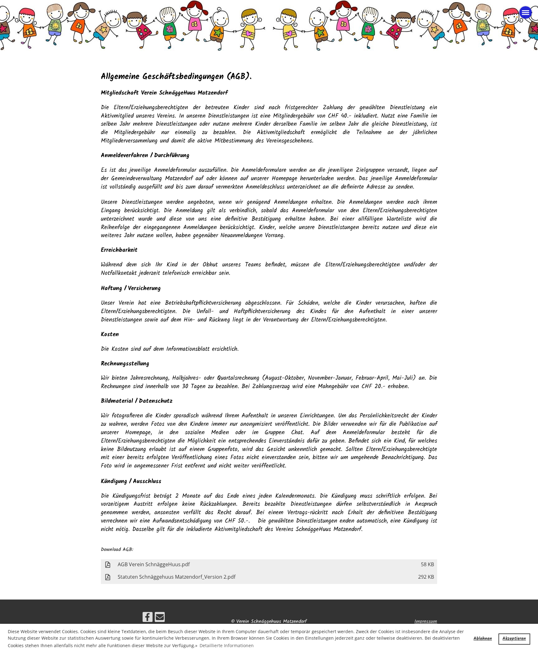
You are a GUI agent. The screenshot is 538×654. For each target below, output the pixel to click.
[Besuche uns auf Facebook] (148, 619)
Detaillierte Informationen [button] (227, 645)
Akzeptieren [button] (514, 638)
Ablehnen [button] (483, 638)
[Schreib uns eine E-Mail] (160, 619)
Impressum (425, 621)
